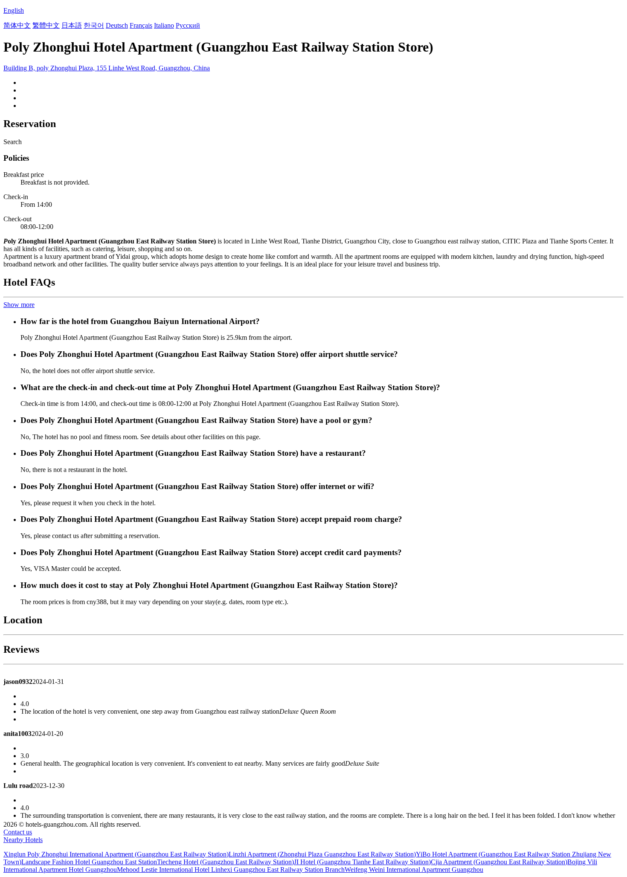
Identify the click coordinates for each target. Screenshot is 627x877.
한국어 (94, 25)
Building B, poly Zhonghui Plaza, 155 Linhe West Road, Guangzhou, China (106, 68)
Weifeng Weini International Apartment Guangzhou (414, 869)
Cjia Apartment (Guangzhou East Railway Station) (499, 861)
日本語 (71, 25)
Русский (188, 25)
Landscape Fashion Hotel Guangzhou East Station (89, 861)
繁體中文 (46, 25)
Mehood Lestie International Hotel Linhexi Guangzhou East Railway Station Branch (231, 869)
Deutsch (117, 25)
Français (141, 25)
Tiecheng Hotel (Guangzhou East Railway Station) (225, 861)
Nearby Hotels (23, 839)
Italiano (164, 25)
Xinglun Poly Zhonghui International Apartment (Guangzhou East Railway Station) (116, 854)
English (13, 10)
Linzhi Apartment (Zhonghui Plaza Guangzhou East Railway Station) (322, 854)
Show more (19, 304)
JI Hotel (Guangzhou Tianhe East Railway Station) (362, 861)
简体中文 (17, 25)
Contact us (17, 832)
